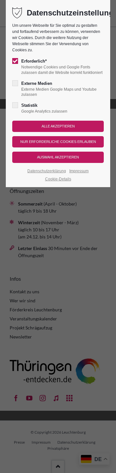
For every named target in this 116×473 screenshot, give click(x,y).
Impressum (79, 171)
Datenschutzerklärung (46, 171)
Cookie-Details (58, 179)
